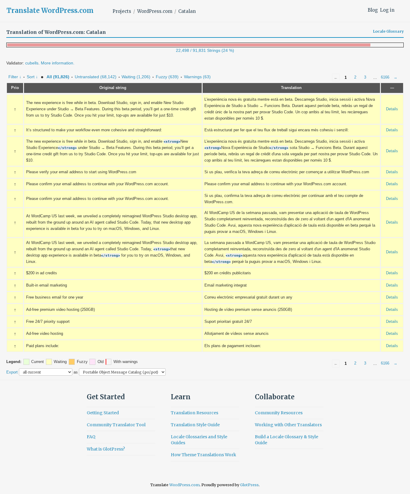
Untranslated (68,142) (95, 76)
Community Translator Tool (116, 424)
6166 (385, 77)
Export (12, 372)
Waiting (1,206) (136, 76)
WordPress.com (154, 11)
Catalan (187, 11)
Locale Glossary (388, 31)
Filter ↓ (14, 76)
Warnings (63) (197, 76)
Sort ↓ (32, 76)
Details (392, 109)
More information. (57, 63)
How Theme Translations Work (203, 454)
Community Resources (279, 412)
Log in (387, 10)
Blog (373, 10)
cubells (31, 63)
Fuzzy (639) (167, 76)
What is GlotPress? (106, 449)
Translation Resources (194, 412)
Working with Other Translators (288, 424)
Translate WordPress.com (50, 10)
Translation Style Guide (195, 424)
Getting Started (103, 412)
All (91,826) (58, 76)
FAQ (91, 436)
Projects (122, 11)
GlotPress (249, 485)
